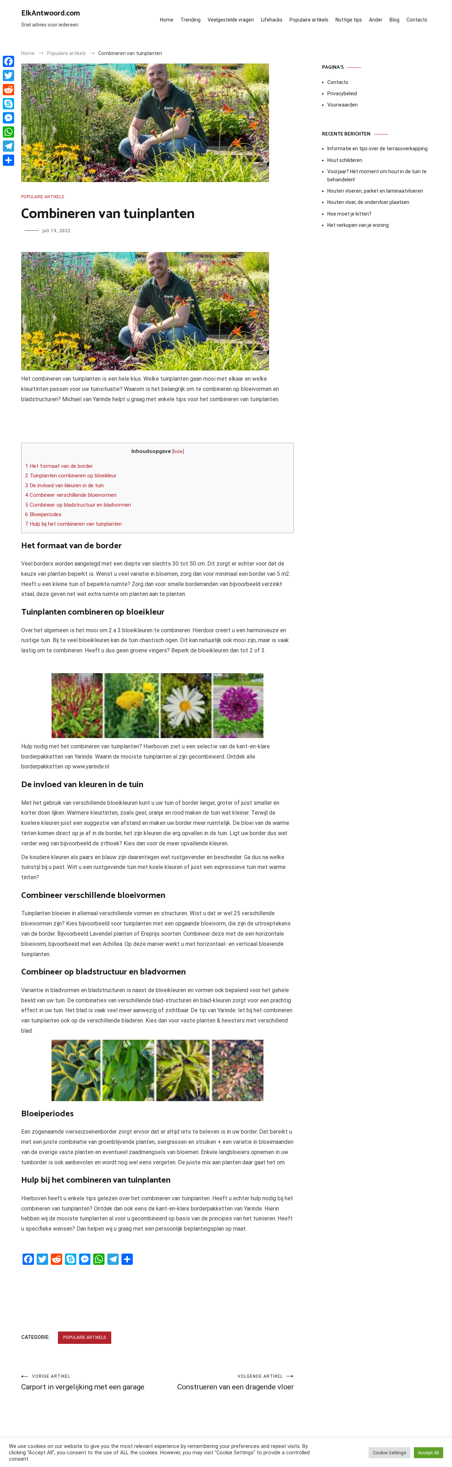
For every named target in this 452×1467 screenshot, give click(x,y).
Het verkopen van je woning (358, 225)
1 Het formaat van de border (59, 466)
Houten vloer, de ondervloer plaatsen (368, 202)
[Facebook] (8, 61)
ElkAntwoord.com (50, 13)
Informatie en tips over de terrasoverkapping (377, 148)
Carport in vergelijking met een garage (82, 1382)
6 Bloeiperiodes (43, 514)
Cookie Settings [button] (389, 1452)
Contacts (416, 20)
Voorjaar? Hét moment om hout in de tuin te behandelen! (377, 175)
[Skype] (8, 104)
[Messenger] (8, 118)
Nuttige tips (348, 20)
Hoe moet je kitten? (350, 214)
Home (166, 20)
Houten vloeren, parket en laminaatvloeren (375, 191)
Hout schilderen (344, 160)
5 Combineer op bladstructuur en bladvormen (78, 505)
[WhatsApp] (8, 132)
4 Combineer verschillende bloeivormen (71, 495)
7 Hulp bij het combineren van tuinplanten (73, 524)
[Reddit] (8, 90)
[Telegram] (8, 146)
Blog (394, 20)
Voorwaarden (342, 105)
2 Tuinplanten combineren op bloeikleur (71, 475)
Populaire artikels (309, 20)
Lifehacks (271, 20)
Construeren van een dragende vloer (235, 1382)
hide (178, 451)
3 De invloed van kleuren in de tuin (64, 485)
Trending (190, 20)
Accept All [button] (428, 1452)
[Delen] (8, 160)
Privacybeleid (342, 93)
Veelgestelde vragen (231, 20)
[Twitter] (8, 75)
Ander (375, 20)
